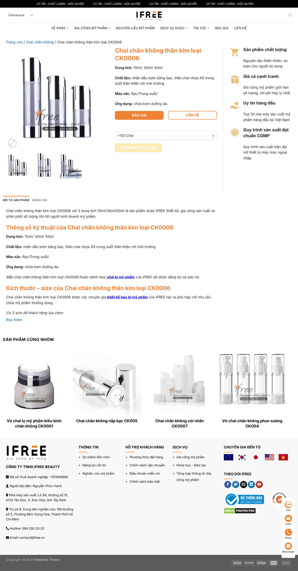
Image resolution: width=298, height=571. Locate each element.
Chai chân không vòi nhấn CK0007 (179, 423)
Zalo (288, 510)
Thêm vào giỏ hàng (138, 148)
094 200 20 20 (33, 528)
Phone (288, 538)
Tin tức (199, 28)
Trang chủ (14, 42)
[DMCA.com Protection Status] (240, 510)
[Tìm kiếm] (290, 15)
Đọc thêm (14, 320)
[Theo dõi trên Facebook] (227, 484)
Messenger (288, 551)
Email (288, 524)
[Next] (101, 97)
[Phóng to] (12, 143)
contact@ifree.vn (32, 537)
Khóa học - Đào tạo (191, 465)
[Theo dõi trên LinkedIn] (251, 484)
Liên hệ (240, 28)
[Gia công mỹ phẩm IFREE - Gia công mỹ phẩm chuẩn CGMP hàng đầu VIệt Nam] (149, 15)
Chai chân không (40, 42)
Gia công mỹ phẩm (90, 28)
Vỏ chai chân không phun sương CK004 (252, 423)
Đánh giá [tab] (40, 200)
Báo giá (221, 28)
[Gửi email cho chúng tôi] (243, 484)
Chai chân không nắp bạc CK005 (106, 421)
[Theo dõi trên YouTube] (259, 484)
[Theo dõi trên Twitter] (235, 484)
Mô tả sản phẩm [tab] (16, 200)
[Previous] (14, 97)
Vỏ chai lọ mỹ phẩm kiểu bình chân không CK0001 (34, 423)
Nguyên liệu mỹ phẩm (135, 28)
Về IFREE (58, 28)
